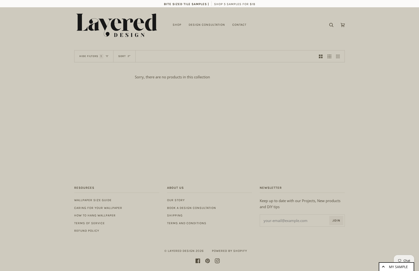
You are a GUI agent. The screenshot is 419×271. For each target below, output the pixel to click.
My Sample (398, 266)
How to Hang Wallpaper (95, 215)
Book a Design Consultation (191, 208)
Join (336, 220)
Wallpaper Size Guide (93, 200)
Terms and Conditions (186, 223)
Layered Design (181, 251)
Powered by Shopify (229, 251)
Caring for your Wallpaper (98, 208)
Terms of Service (89, 223)
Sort (122, 56)
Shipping (175, 215)
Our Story (176, 200)
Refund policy (86, 230)
